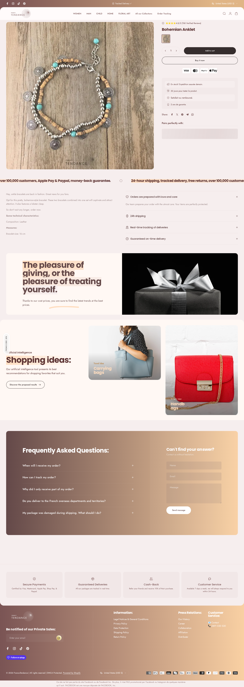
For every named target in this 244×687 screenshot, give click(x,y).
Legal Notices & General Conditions (131, 619)
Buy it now (200, 60)
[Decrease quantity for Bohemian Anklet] (165, 50)
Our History (184, 619)
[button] (6, 343)
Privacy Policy (120, 623)
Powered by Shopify (71, 672)
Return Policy (120, 636)
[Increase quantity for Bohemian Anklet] (177, 50)
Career (181, 623)
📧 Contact (213, 622)
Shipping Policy (121, 632)
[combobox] (225, 3)
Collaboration (184, 628)
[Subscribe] (58, 637)
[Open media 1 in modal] (80, 95)
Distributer (183, 636)
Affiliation (183, 632)
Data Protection (121, 628)
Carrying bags (103, 370)
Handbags (177, 406)
